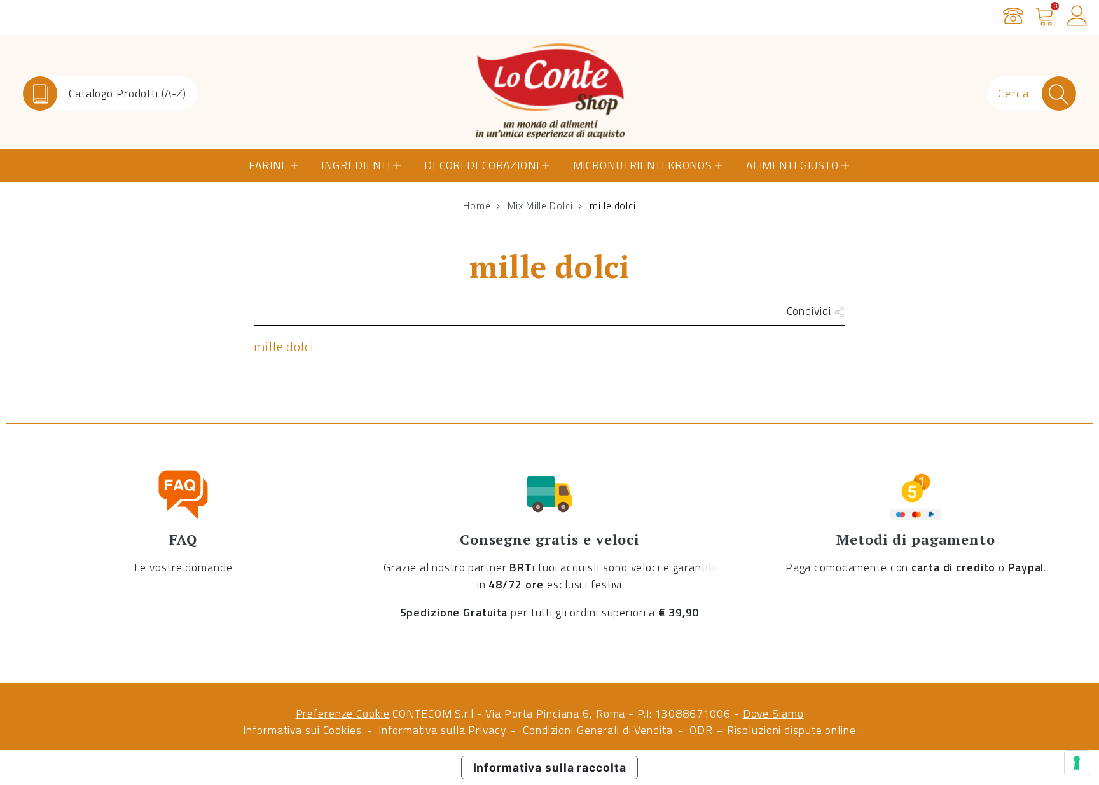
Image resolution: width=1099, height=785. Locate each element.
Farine (268, 165)
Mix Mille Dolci (540, 205)
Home (477, 205)
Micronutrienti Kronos (642, 165)
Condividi (810, 310)
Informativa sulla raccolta (549, 767)
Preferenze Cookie (343, 713)
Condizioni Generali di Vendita (597, 730)
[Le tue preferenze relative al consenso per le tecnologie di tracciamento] (1077, 763)
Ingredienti (356, 165)
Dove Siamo (773, 713)
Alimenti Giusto (792, 165)
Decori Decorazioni (481, 165)
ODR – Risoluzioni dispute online (772, 730)
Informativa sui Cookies (302, 730)
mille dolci (284, 346)
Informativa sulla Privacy (442, 730)
